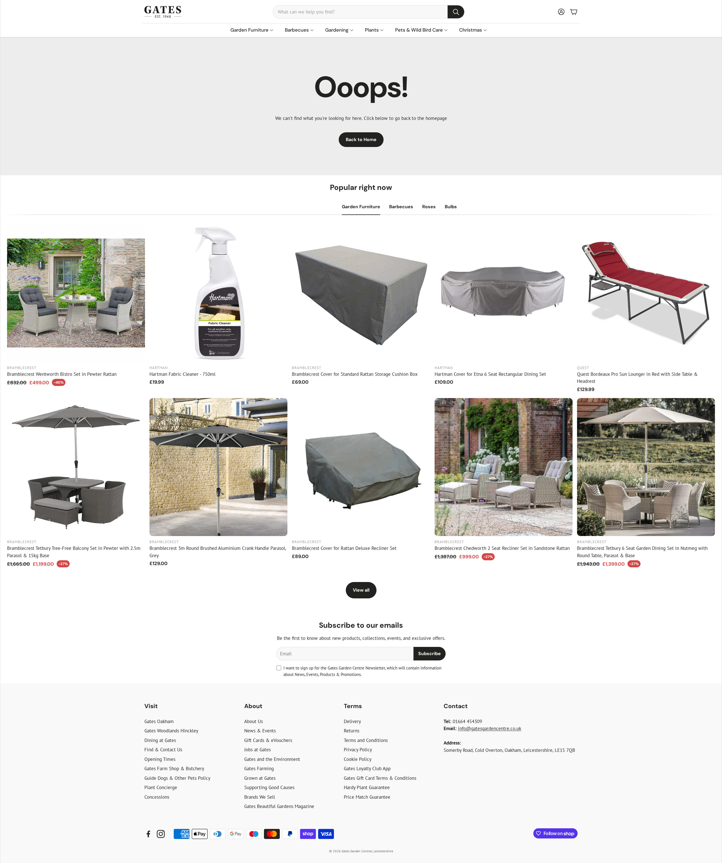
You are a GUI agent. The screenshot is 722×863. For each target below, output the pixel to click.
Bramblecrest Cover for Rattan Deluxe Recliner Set (344, 548)
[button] (368, 11)
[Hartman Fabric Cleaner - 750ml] (218, 293)
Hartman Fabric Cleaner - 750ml (182, 374)
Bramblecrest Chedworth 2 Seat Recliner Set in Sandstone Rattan (502, 548)
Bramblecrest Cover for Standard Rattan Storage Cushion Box (355, 374)
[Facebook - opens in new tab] (148, 834)
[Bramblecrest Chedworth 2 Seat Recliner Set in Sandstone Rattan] (504, 467)
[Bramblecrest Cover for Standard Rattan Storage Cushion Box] (361, 293)
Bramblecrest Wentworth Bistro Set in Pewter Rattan (61, 374)
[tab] (361, 206)
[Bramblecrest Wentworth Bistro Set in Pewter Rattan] (76, 293)
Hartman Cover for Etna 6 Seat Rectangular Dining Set (490, 374)
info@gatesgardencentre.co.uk (489, 728)
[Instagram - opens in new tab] (161, 834)
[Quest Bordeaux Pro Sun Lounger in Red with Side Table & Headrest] (646, 293)
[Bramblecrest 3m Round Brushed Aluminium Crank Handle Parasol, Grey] (218, 467)
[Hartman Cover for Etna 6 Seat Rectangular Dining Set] (504, 293)
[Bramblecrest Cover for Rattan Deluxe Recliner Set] (361, 467)
